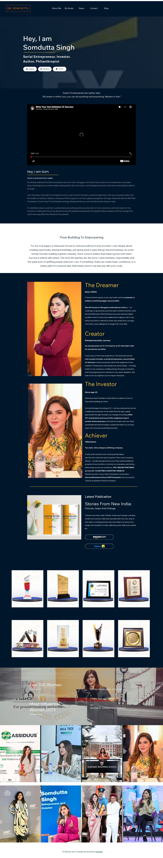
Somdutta (99, 852)
